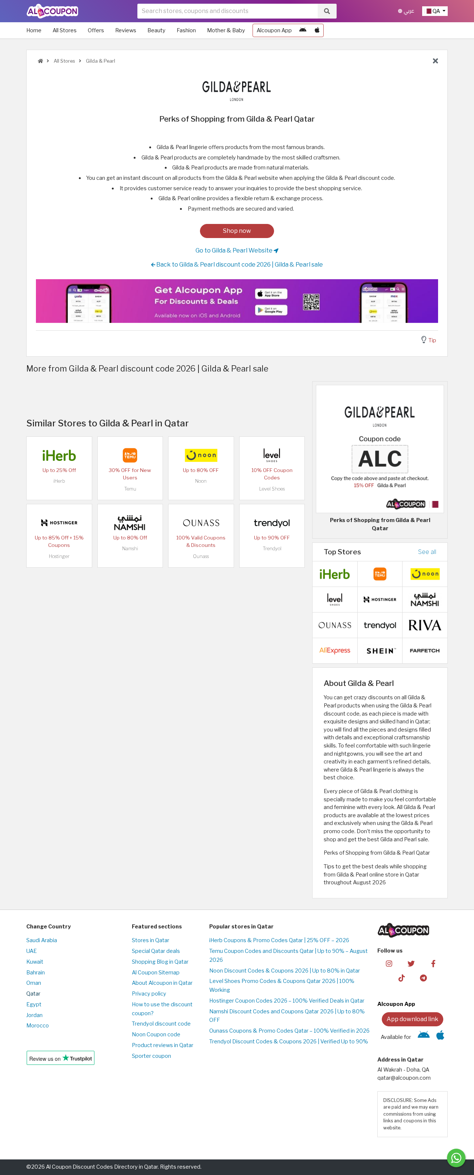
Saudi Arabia (41, 940)
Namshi (130, 548)
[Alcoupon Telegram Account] (424, 977)
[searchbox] (227, 11)
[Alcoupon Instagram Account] (389, 963)
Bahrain (35, 972)
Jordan (34, 1015)
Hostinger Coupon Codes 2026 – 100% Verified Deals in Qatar (286, 1000)
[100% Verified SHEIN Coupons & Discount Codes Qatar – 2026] (380, 650)
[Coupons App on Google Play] (302, 30)
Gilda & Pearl (100, 61)
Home (33, 30)
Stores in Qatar (150, 940)
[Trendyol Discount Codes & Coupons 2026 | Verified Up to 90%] (271, 522)
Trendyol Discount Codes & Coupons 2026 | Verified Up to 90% (288, 1041)
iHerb (59, 481)
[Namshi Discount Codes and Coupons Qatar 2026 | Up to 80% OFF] (129, 522)
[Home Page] (52, 10)
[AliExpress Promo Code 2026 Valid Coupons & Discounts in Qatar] (334, 650)
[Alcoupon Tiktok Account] (402, 977)
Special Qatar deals (156, 951)
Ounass (201, 556)
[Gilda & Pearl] (237, 90)
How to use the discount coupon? (162, 1009)
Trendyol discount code (161, 1023)
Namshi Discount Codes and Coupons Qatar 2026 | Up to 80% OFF (287, 1016)
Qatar (33, 993)
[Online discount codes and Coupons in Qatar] (40, 61)
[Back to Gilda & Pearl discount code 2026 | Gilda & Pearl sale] (435, 61)
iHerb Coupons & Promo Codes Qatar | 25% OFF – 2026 (279, 940)
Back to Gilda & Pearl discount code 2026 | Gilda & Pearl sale (239, 264)
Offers (96, 30)
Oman (33, 983)
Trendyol (272, 548)
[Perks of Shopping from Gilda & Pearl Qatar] (380, 448)
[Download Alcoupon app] (237, 301)
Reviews (125, 30)
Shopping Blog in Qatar (160, 961)
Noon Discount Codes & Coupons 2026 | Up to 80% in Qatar (284, 970)
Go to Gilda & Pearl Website (235, 250)
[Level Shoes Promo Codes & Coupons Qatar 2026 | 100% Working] (271, 455)
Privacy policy (149, 993)
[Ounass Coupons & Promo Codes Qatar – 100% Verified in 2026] (201, 522)
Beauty (156, 30)
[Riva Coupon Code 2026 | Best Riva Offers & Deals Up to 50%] (425, 624)
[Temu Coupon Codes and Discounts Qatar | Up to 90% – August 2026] (129, 455)
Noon (201, 481)
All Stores (65, 30)
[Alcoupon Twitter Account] (411, 963)
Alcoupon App (274, 30)
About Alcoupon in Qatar (162, 983)
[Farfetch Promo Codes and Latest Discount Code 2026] (425, 650)
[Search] (327, 11)
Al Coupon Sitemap (156, 972)
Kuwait (34, 961)
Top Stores (342, 551)
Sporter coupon (151, 1056)
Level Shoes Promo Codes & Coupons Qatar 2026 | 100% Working (281, 985)
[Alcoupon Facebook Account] (433, 963)
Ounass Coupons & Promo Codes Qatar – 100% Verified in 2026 (289, 1030)
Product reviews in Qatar (162, 1045)
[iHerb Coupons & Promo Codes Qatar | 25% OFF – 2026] (59, 455)
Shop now (237, 230)
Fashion (186, 30)
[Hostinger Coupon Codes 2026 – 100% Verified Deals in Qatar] (59, 522)
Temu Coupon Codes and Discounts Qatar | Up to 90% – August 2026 (288, 955)
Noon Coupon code (156, 1034)
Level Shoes (272, 489)
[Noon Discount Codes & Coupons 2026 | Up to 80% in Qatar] (201, 455)
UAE (31, 951)
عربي (408, 11)
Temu (130, 489)
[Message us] (456, 1158)
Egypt (33, 1004)
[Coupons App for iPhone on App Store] (317, 30)
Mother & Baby (226, 30)
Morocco (37, 1025)
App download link (412, 1019)
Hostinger (59, 556)
